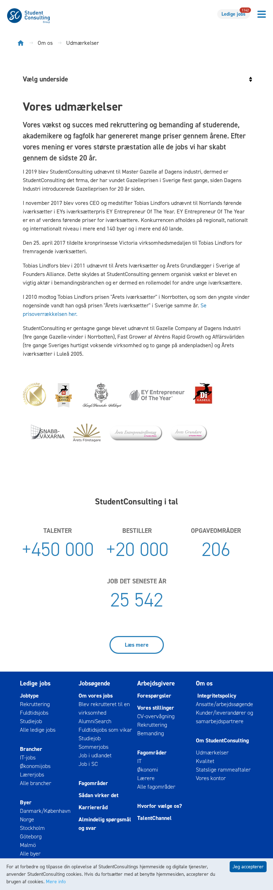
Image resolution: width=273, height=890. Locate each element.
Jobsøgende (94, 683)
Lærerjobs (32, 774)
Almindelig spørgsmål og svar (105, 824)
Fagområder (93, 783)
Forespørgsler (154, 695)
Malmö (28, 845)
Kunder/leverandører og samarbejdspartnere (224, 717)
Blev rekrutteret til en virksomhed (104, 708)
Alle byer (30, 853)
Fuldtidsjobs (34, 712)
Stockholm (32, 828)
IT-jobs (28, 757)
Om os (204, 683)
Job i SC (88, 764)
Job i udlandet (95, 755)
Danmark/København (45, 811)
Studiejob (31, 721)
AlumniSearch (95, 721)
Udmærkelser (212, 752)
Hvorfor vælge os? (159, 806)
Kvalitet (205, 761)
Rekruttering (35, 704)
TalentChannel (154, 818)
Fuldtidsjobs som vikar (105, 729)
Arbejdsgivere (156, 683)
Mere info (56, 881)
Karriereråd (93, 807)
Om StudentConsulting (222, 740)
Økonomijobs (35, 766)
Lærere (146, 778)
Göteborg (31, 836)
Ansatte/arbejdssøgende (224, 704)
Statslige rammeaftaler (223, 769)
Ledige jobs (235, 13)
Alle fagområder (156, 786)
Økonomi (147, 769)
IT (139, 761)
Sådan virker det (98, 795)
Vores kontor (211, 778)
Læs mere (137, 644)
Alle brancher (35, 783)
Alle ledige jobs (37, 729)
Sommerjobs (93, 747)
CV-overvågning (156, 716)
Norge (27, 819)
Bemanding (150, 733)
